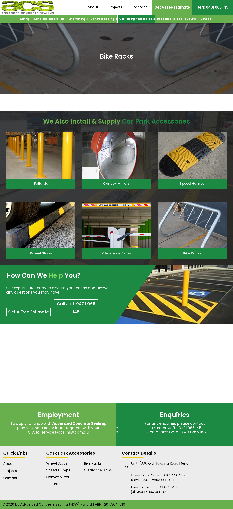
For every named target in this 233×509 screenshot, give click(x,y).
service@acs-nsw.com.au (65, 432)
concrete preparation (49, 19)
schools (206, 19)
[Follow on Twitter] (188, 504)
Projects (115, 7)
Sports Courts (186, 19)
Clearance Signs (116, 253)
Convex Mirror (57, 477)
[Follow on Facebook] (176, 504)
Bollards (41, 183)
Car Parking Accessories (135, 19)
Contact (139, 7)
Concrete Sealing (102, 19)
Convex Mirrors (116, 183)
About (92, 7)
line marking (77, 19)
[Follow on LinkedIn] (182, 504)
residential (164, 19)
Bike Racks (192, 253)
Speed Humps (192, 183)
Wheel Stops (41, 253)
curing (24, 19)
